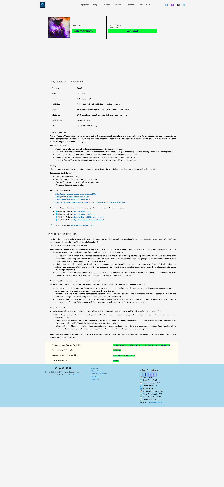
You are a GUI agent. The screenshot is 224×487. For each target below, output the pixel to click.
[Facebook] (166, 4)
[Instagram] (172, 4)
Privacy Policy (96, 371)
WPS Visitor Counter (155, 402)
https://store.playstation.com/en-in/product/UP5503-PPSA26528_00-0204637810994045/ (91, 202)
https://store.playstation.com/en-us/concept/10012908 (77, 194)
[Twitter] (184, 4)
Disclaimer (94, 376)
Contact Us (95, 379)
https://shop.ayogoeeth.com (84, 214)
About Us (94, 368)
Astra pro (74, 375)
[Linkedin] (67, 368)
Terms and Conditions (99, 374)
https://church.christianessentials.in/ (88, 220)
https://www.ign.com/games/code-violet (72, 197)
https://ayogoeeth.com (82, 211)
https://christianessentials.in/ (82, 225)
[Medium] (178, 4)
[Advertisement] (112, 60)
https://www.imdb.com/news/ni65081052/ (72, 199)
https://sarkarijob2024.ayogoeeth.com (88, 217)
